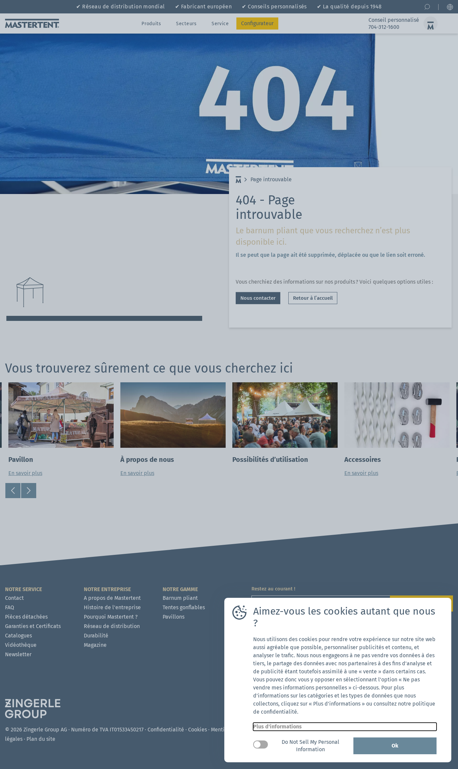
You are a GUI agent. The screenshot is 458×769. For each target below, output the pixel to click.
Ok (395, 745)
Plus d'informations (277, 726)
